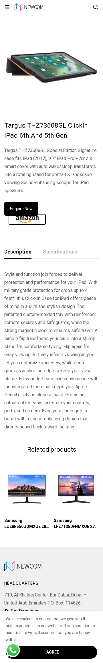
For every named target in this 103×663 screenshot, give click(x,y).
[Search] (96, 7)
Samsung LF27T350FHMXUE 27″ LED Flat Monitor (75, 526)
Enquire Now (21, 208)
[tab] (17, 252)
